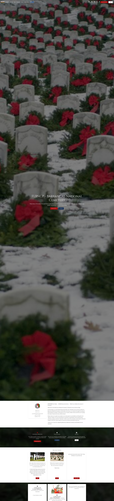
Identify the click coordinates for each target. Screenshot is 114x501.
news (15, 2)
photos (25, 2)
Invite (76, 440)
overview (11, 2)
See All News (77, 478)
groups (22, 2)
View (37, 478)
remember (18, 2)
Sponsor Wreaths (54, 208)
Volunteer (61, 208)
